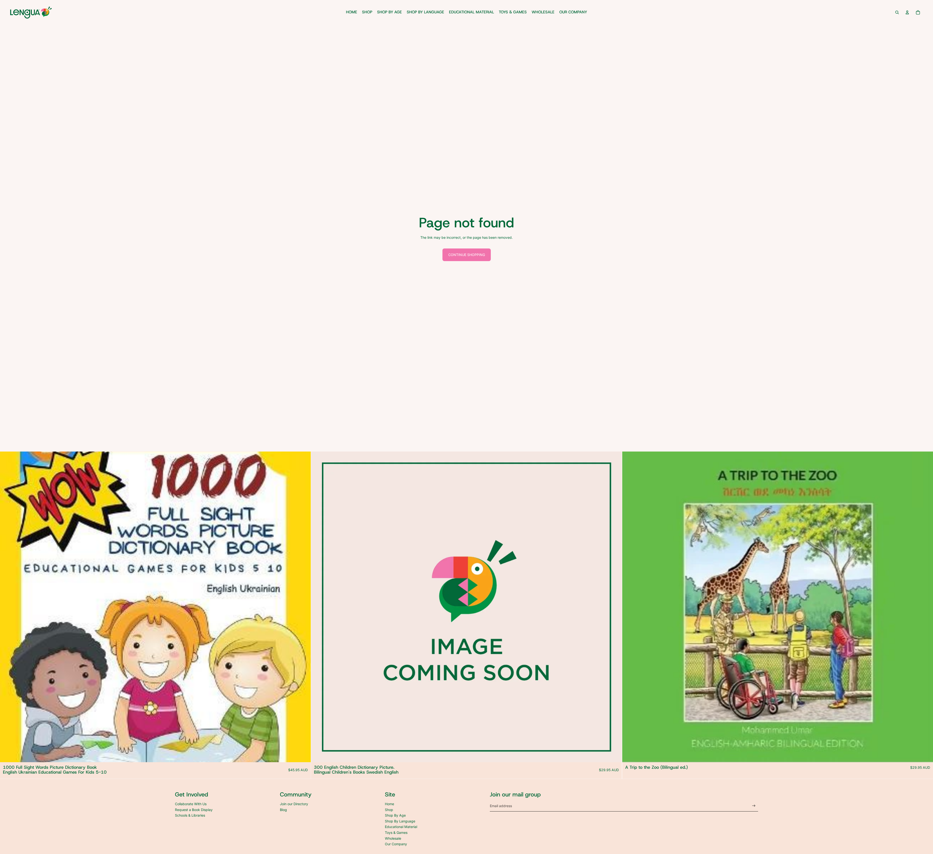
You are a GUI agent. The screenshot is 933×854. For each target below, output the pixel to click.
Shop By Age (395, 815)
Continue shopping (466, 255)
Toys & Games (396, 832)
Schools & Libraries (190, 815)
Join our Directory (294, 804)
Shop (389, 810)
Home (389, 804)
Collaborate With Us (191, 804)
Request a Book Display (194, 810)
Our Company (396, 844)
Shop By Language (400, 821)
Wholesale (393, 838)
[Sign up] (754, 806)
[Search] (897, 12)
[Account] (907, 12)
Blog (283, 810)
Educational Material (401, 827)
